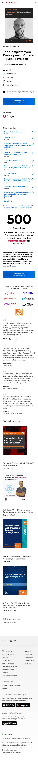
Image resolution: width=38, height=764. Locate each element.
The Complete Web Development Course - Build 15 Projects (18, 207)
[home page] (11, 2)
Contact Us (29, 655)
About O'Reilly (8, 651)
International (7, 682)
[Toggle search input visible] (35, 2)
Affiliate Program (8, 670)
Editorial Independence (9, 750)
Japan (4, 689)
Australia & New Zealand (11, 686)
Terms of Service (7, 748)
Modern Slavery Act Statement (11, 752)
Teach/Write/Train (8, 655)
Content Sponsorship (9, 676)
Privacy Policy (30, 661)
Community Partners (9, 667)
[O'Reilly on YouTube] (15, 641)
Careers (5, 658)
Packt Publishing (12, 85)
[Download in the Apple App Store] (8, 707)
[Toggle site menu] (2, 2)
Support (28, 651)
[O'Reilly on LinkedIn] (11, 641)
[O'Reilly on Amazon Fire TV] (9, 725)
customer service (17, 240)
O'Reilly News (6, 661)
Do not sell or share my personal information (16, 738)
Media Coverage (8, 664)
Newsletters (29, 658)
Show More (8, 201)
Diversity (5, 673)
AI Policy (28, 664)
